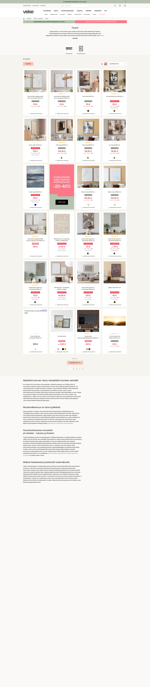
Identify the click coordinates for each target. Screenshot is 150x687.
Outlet (94, 14)
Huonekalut (47, 11)
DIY (106, 11)
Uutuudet (62, 14)
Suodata (28, 64)
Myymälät (42, 5)
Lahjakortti (87, 14)
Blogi (46, 14)
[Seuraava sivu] (83, 369)
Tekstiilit (88, 11)
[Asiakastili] (115, 5)
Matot (56, 11)
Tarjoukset (102, 14)
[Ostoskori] (125, 5)
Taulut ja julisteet (38, 18)
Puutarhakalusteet (67, 11)
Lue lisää (75, 38)
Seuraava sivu (74, 363)
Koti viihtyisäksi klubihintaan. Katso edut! (74, 1)
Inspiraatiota (54, 14)
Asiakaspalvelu (27, 5)
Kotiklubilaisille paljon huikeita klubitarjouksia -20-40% (49, 21)
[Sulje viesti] (125, 1)
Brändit (70, 14)
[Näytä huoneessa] (104, 64)
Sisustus (79, 11)
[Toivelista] (120, 5)
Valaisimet (97, 11)
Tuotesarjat (77, 14)
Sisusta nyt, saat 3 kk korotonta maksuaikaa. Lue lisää (100, 21)
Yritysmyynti (35, 5)
